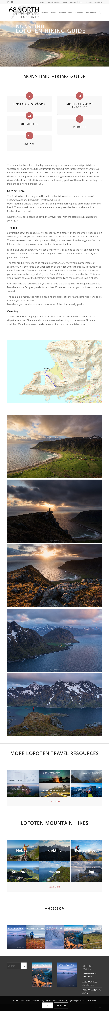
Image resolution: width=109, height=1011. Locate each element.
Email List (98, 2)
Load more (54, 801)
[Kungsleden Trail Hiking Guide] (35, 937)
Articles (73, 2)
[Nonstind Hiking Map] (54, 371)
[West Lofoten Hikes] (73, 937)
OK (47, 1005)
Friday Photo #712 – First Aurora (90, 975)
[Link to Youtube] (12, 2)
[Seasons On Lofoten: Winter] (54, 937)
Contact (89, 2)
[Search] (99, 12)
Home (41, 2)
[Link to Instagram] (8, 2)
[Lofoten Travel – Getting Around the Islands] (54, 790)
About (65, 2)
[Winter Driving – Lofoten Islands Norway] (23, 776)
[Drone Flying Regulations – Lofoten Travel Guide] (86, 776)
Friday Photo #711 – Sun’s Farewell (90, 983)
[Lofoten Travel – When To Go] (86, 790)
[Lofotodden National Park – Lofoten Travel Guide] (23, 790)
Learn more (61, 1005)
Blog (81, 2)
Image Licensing (53, 2)
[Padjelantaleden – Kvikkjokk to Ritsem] (92, 937)
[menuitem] (41, 2)
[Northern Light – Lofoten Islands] (16, 937)
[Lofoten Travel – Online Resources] (54, 776)
